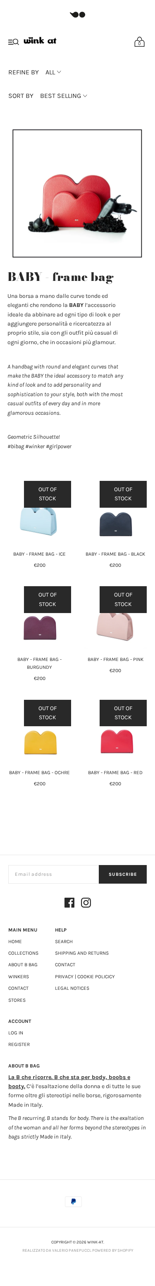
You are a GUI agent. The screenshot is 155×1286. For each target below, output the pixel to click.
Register (19, 1044)
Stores (17, 1000)
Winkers (18, 976)
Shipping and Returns (82, 953)
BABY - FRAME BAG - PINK (115, 659)
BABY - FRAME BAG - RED (115, 772)
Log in (15, 1033)
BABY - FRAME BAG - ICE (39, 554)
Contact (18, 988)
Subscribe (123, 874)
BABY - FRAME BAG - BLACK (115, 554)
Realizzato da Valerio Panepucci (56, 1250)
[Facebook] (69, 904)
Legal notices (72, 988)
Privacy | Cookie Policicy (85, 976)
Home (15, 941)
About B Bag (23, 964)
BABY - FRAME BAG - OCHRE (39, 772)
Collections (23, 953)
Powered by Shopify (112, 1250)
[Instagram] (86, 904)
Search (64, 941)
